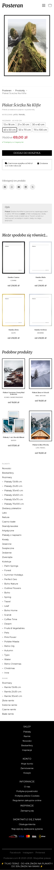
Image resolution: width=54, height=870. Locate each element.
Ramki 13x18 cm (12, 687)
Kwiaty (5, 539)
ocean (22, 214)
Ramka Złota (14, 330)
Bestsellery (8, 473)
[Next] (45, 48)
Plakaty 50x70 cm (13, 499)
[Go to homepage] (12, 5)
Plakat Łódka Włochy (40, 445)
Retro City (9, 646)
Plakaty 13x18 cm (13, 481)
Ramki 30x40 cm (13, 696)
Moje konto (27, 763)
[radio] (9, 124)
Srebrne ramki (9, 705)
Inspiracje (27, 750)
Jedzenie (7, 552)
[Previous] (8, 48)
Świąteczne (8, 548)
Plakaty (27, 731)
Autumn (8, 650)
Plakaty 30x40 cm (13, 490)
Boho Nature (11, 583)
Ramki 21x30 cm (12, 691)
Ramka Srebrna (40, 330)
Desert (7, 623)
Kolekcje (6, 561)
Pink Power (10, 637)
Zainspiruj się (27, 810)
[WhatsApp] (12, 187)
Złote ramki (8, 700)
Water (13, 440)
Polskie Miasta (11, 641)
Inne (37, 396)
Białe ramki (8, 714)
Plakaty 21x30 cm (13, 486)
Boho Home (10, 610)
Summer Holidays (13, 574)
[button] (43, 5)
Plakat (7, 211)
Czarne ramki (9, 709)
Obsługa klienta (27, 824)
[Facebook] (5, 187)
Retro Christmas (12, 663)
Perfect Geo (10, 579)
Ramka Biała (41, 277)
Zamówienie (27, 768)
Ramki (27, 736)
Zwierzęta (7, 557)
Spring (7, 597)
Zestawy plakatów (11, 508)
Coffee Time (10, 619)
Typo (7, 655)
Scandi (7, 397)
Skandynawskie (16, 397)
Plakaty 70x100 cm (14, 504)
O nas (27, 786)
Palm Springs (11, 566)
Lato (15, 114)
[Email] (18, 187)
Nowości (6, 468)
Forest (7, 570)
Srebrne (40, 333)
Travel (22, 114)
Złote (13, 333)
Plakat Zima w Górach (40, 392)
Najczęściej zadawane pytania (27, 829)
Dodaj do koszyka (27, 153)
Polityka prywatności (27, 791)
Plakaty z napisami (11, 535)
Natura (43, 396)
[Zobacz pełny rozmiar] (6, 19)
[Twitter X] (32, 187)
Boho (7, 592)
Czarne (13, 280)
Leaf (6, 606)
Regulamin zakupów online (27, 800)
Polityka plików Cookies (27, 795)
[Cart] (50, 5)
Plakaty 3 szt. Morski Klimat (13, 437)
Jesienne (6, 544)
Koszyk (27, 773)
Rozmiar (6, 120)
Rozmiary (7, 477)
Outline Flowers (12, 588)
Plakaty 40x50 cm (13, 495)
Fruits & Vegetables (14, 628)
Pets (6, 632)
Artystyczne (8, 530)
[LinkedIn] (25, 187)
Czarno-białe (9, 521)
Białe (40, 280)
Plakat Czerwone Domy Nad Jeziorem (13, 393)
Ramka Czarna (13, 277)
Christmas (9, 668)
